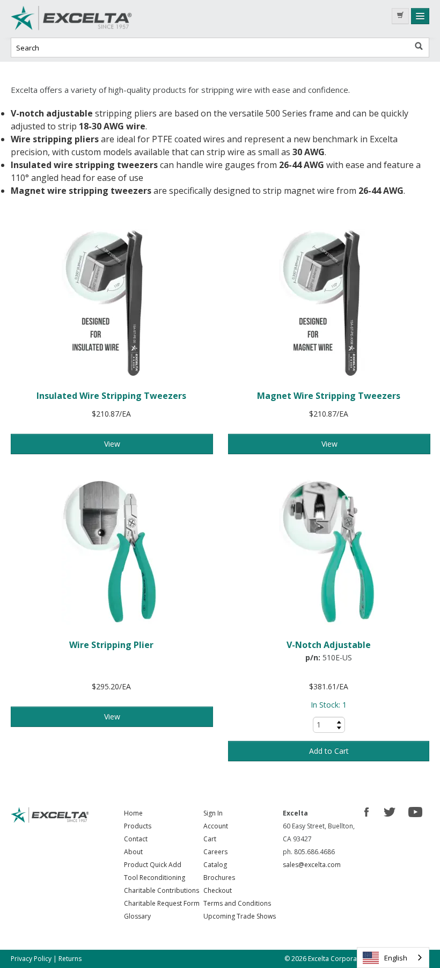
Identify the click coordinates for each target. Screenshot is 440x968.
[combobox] (393, 957)
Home (133, 813)
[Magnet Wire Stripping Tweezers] (328, 302)
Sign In (213, 813)
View (112, 444)
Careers (215, 851)
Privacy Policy (31, 958)
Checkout (217, 890)
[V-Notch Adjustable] (328, 551)
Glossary (137, 916)
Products (137, 826)
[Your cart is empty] (400, 16)
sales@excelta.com (312, 864)
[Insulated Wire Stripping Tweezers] (111, 302)
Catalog (215, 864)
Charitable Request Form (162, 903)
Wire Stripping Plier (111, 645)
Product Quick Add (152, 864)
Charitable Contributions (161, 890)
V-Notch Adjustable (329, 645)
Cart (209, 838)
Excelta (91, 18)
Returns (70, 958)
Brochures (219, 877)
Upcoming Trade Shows (239, 916)
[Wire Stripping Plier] (111, 551)
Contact (136, 838)
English (395, 958)
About (133, 851)
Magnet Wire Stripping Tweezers (328, 396)
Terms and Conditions (237, 903)
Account (215, 826)
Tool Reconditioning (154, 877)
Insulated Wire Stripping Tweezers (111, 396)
